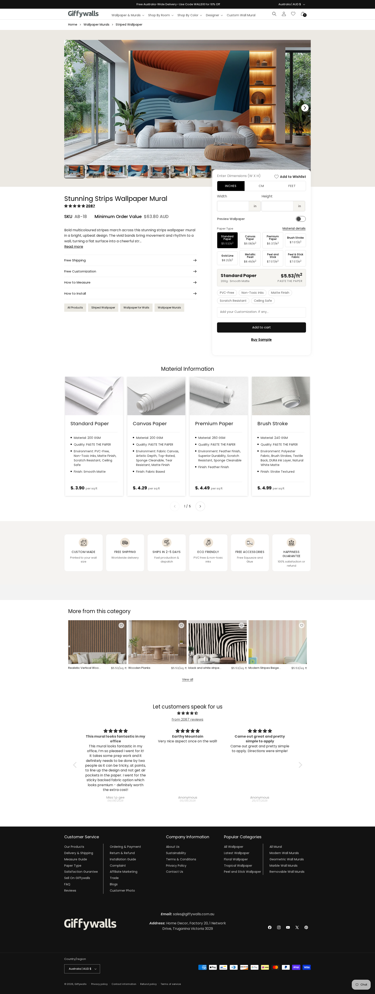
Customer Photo (122, 890)
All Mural (276, 847)
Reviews (70, 890)
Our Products (74, 847)
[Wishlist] (293, 14)
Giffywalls (80, 984)
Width (222, 196)
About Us (172, 847)
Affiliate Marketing (123, 871)
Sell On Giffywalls (77, 878)
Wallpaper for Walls (136, 307)
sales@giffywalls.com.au (187, 914)
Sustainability (176, 853)
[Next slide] (200, 506)
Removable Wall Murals (287, 871)
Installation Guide (123, 859)
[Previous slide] (174, 506)
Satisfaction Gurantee (81, 871)
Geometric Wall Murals (287, 859)
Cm (261, 186)
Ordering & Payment (125, 847)
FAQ (67, 884)
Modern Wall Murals (284, 853)
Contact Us (174, 871)
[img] (187, 713)
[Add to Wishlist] (121, 625)
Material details (294, 228)
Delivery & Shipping (78, 853)
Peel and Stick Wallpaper (242, 871)
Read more (73, 246)
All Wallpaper (233, 847)
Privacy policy (99, 984)
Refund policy (148, 984)
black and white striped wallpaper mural (204, 668)
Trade (114, 878)
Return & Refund (122, 853)
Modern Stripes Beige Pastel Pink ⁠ (263, 668)
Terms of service (171, 984)
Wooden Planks (139, 668)
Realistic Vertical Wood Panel (84, 668)
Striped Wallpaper (129, 24)
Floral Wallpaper (236, 859)
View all (187, 679)
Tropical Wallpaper (238, 865)
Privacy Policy (176, 865)
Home (72, 24)
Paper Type (72, 865)
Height (267, 196)
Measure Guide (75, 859)
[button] (127, 15)
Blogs (114, 884)
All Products (75, 307)
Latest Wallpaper (236, 853)
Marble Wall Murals (284, 865)
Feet (292, 186)
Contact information (124, 984)
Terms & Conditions (181, 859)
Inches (231, 186)
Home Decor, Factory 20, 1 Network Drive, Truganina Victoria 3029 (187, 926)
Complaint (118, 865)
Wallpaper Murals (96, 24)
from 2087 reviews (187, 719)
